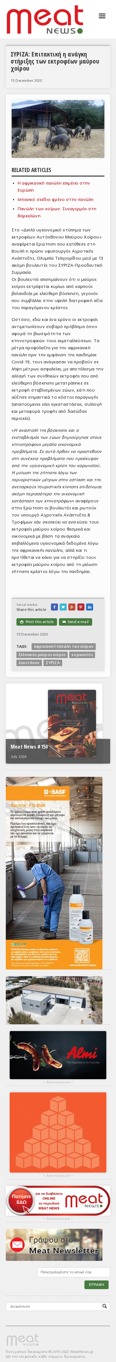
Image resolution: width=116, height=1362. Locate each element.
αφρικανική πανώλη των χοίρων (63, 646)
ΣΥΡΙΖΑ (53, 663)
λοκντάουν (29, 663)
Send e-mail (76, 622)
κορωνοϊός (82, 655)
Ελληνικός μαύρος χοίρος (42, 655)
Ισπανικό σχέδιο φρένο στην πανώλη (55, 199)
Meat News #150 (29, 746)
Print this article (36, 622)
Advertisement (58, 1082)
